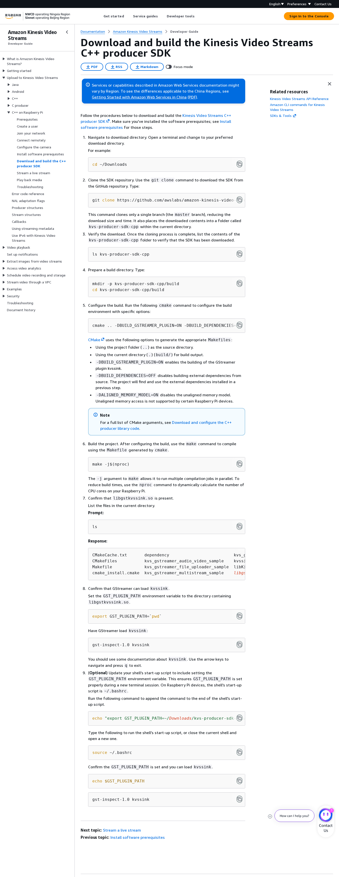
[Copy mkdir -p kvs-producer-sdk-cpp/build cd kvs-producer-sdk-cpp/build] (239, 283)
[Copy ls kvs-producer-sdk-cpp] (239, 253)
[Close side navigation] (67, 32)
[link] (184, 31)
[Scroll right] (198, 16)
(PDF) (192, 97)
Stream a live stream (122, 830)
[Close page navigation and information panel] (329, 84)
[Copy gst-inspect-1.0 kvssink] (239, 644)
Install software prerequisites (137, 837)
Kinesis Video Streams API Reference (299, 99)
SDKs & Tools (281, 115)
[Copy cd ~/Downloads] (239, 164)
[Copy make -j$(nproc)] (239, 463)
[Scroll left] (100, 16)
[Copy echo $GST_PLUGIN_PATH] (239, 780)
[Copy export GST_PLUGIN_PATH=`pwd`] (239, 615)
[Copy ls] (239, 526)
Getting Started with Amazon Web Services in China (139, 97)
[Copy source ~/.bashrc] (239, 752)
